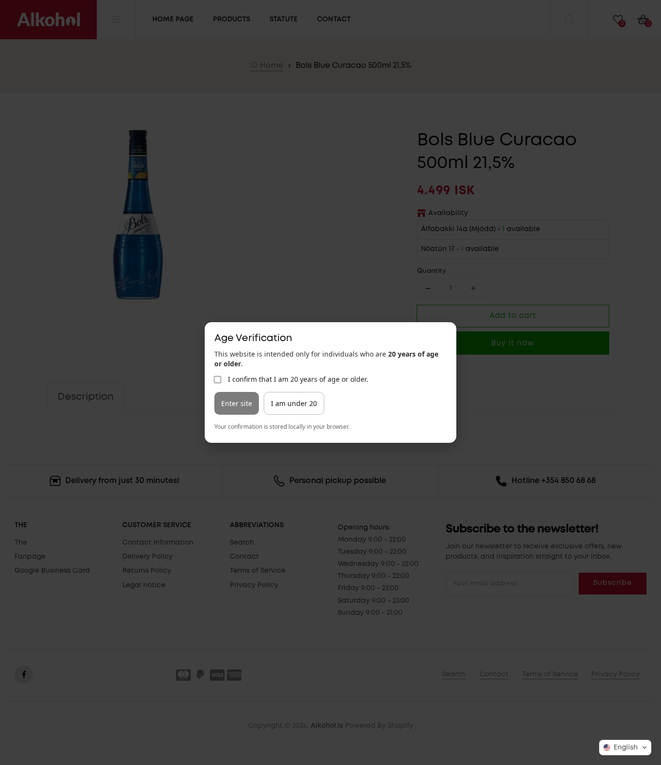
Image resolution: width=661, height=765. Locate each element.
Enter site (236, 403)
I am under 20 (294, 403)
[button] (625, 747)
